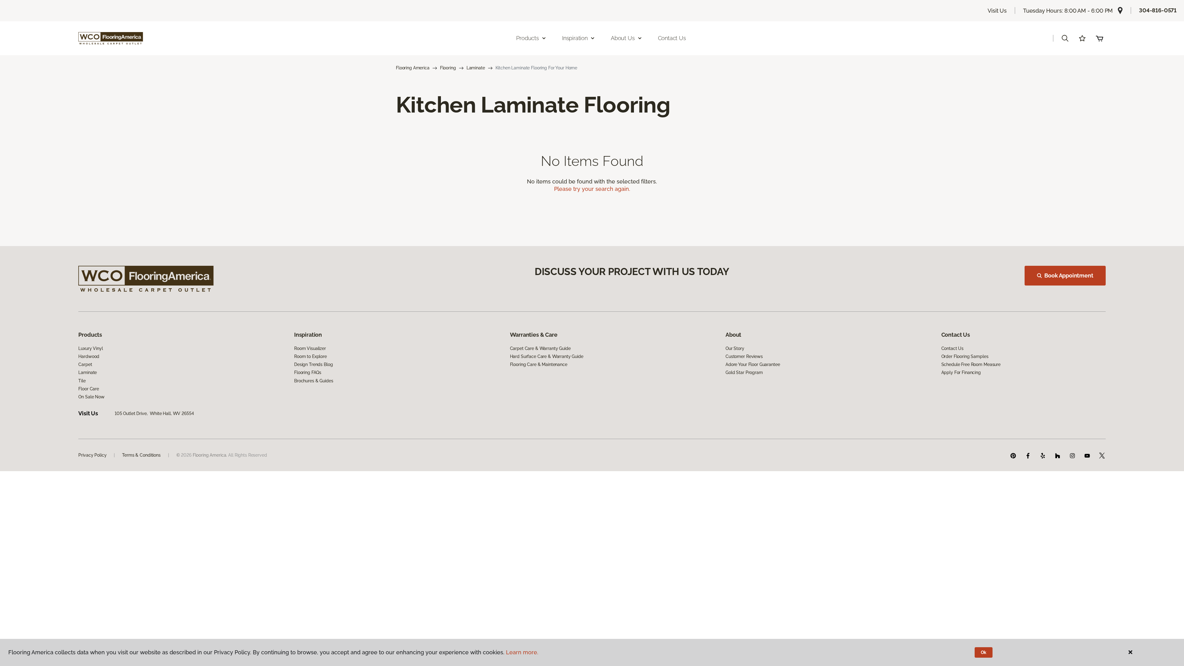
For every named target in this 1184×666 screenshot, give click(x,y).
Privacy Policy (92, 455)
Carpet (85, 364)
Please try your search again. (592, 189)
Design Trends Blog (313, 364)
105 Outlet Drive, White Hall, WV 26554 (154, 413)
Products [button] (527, 38)
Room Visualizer (310, 348)
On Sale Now (91, 396)
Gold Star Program (744, 372)
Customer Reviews (744, 356)
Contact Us (672, 38)
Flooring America (413, 67)
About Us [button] (623, 38)
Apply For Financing (961, 372)
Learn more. (522, 652)
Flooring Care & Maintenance (538, 364)
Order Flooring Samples (965, 356)
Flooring (448, 67)
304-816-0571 (1158, 10)
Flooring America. (210, 455)
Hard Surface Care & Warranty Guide (546, 356)
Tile (81, 380)
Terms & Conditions (141, 455)
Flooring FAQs (307, 372)
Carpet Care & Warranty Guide (540, 348)
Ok (984, 652)
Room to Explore (310, 356)
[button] (1065, 38)
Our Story (735, 348)
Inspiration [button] (575, 38)
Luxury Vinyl (90, 348)
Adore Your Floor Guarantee (753, 364)
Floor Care (88, 388)
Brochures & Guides (313, 380)
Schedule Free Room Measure (971, 364)
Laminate (476, 67)
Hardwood (88, 356)
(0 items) (1099, 38)
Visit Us (997, 10)
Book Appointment (1068, 275)
